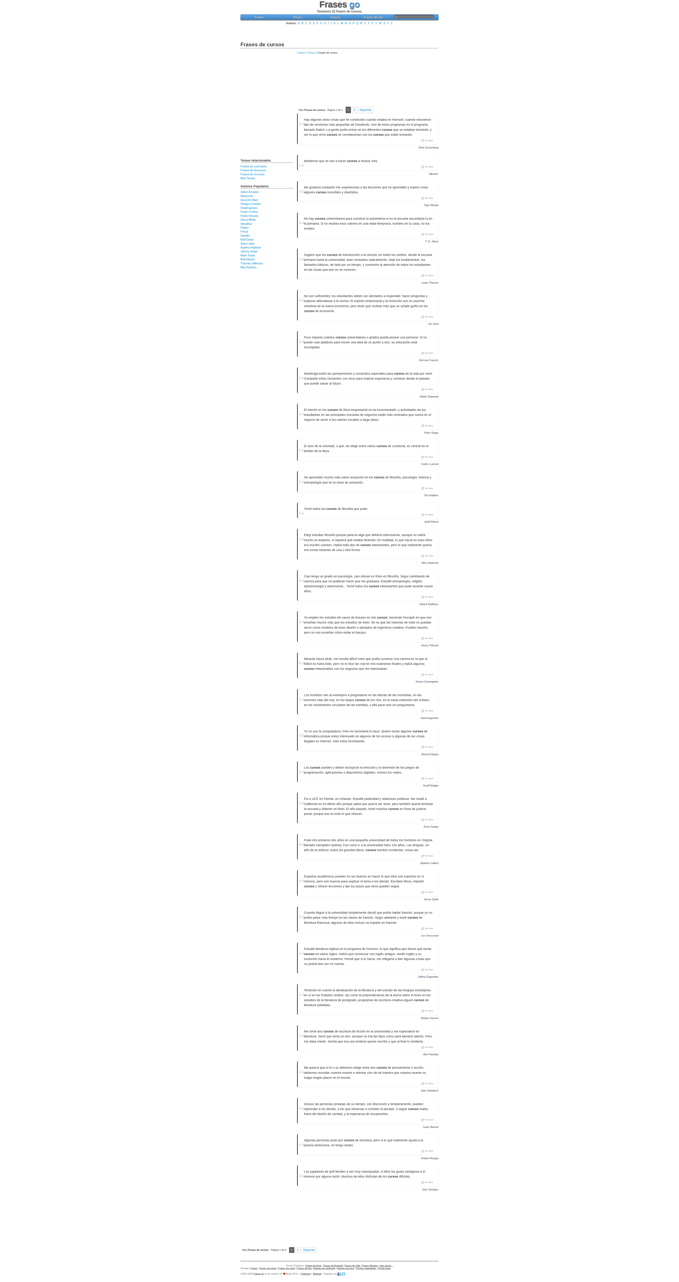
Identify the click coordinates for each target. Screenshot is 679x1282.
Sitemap (317, 1273)
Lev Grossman (430, 935)
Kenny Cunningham (427, 681)
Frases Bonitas (370, 1265)
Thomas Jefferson (251, 263)
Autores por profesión (324, 1268)
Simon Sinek (431, 899)
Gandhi (245, 235)
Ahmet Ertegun (430, 754)
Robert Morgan (430, 1158)
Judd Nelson (431, 521)
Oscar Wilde (248, 219)
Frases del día (373, 17)
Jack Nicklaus (430, 1189)
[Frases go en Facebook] (339, 1273)
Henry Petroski (430, 645)
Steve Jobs (247, 243)
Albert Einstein (249, 192)
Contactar (306, 1273)
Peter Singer (431, 432)
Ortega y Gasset (250, 203)
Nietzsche (246, 196)
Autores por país (345, 1268)
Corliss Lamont (430, 464)
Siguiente (365, 109)
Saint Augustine (430, 717)
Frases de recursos (252, 174)
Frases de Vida (352, 1265)
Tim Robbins (431, 495)
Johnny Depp (248, 251)
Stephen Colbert (429, 863)
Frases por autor (286, 1268)
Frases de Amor (313, 1265)
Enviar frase (384, 1268)
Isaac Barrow (431, 1126)
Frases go (259, 1273)
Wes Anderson (430, 562)
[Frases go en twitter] (343, 1273)
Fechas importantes (366, 1268)
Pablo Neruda (249, 215)
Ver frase (429, 140)
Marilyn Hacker (430, 1018)
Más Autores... (249, 267)
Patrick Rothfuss (429, 604)
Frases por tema (267, 1268)
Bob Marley (247, 259)
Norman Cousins (429, 360)
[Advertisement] (339, 33)
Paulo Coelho (249, 211)
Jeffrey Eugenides (428, 976)
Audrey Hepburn (250, 247)
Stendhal (246, 223)
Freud (244, 231)
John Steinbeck (430, 1090)
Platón (244, 227)
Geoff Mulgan (431, 785)
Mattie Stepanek (429, 396)
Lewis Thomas (430, 282)
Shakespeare (248, 207)
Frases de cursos (262, 44)
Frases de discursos (253, 170)
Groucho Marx (249, 199)
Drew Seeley (431, 826)
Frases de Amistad (333, 1265)
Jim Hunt (433, 323)
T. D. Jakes (432, 241)
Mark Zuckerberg (429, 147)
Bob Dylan (247, 239)
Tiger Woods (431, 205)
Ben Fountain (431, 1054)
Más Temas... (248, 178)
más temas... (386, 1265)
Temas (297, 17)
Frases (259, 17)
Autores (335, 17)
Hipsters (434, 173)
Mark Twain (247, 255)
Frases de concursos (253, 166)
